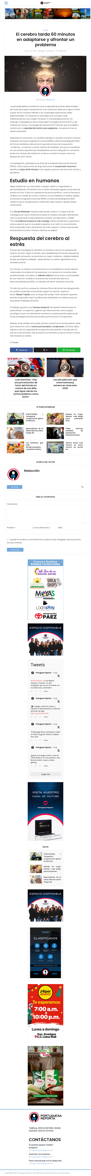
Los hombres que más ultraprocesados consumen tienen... (34, 446)
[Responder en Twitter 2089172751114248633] (32, 740)
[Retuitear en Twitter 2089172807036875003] (36, 717)
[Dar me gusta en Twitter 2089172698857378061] (41, 766)
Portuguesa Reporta (43, 673)
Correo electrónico (42, 527)
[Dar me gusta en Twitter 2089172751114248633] (41, 740)
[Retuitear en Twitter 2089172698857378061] (36, 766)
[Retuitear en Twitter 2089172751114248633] (36, 740)
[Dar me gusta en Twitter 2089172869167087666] (41, 691)
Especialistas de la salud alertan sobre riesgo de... (34, 430)
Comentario (12, 504)
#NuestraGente (37, 681)
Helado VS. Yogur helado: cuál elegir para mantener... (52, 869)
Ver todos (14, 487)
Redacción (63, 51)
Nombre (11, 527)
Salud (45, 30)
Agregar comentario (46, 51)
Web (60, 527)
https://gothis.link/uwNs (40, 713)
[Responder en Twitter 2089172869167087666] (32, 691)
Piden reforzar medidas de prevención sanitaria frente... (74, 431)
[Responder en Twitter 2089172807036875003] (32, 717)
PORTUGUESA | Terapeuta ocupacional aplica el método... (34, 417)
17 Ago (55, 673)
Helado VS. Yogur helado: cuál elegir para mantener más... (74, 417)
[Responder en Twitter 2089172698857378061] (32, 766)
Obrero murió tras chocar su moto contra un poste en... (74, 446)
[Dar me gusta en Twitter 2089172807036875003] (41, 717)
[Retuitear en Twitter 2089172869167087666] (36, 691)
